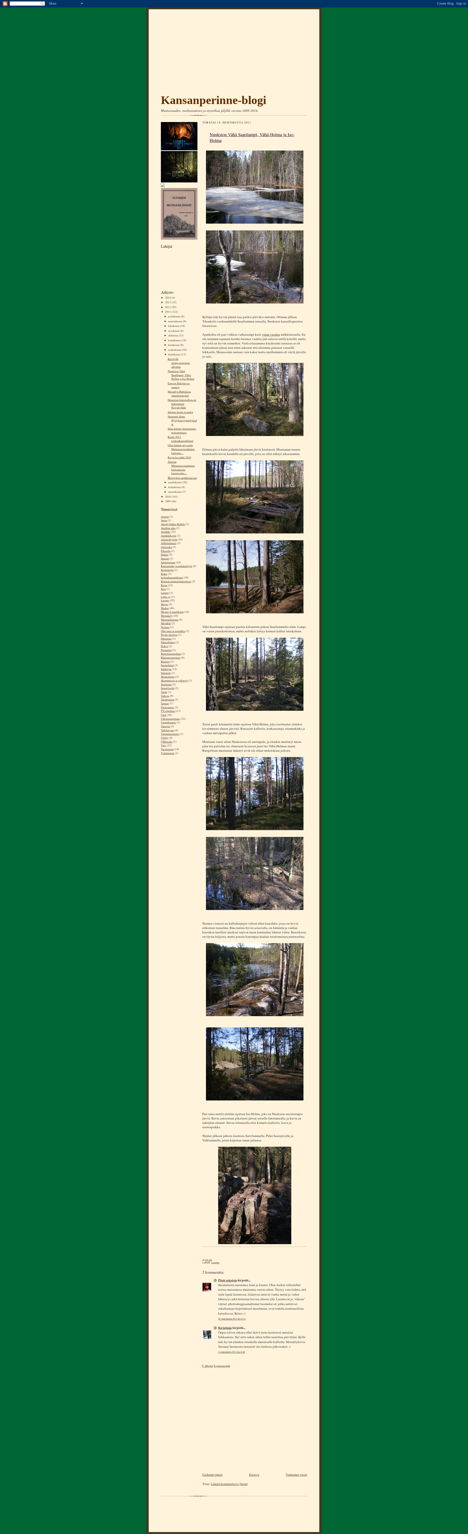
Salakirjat (166, 669)
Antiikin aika (168, 528)
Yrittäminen (167, 753)
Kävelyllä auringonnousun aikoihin (179, 362)
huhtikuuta (174, 354)
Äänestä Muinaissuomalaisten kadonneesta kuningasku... (181, 467)
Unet (163, 715)
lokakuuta (174, 326)
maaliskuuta (175, 482)
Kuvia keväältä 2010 (179, 457)
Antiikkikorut (168, 535)
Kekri (164, 574)
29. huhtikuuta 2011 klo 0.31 (232, 1318)
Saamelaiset (167, 665)
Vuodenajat (167, 749)
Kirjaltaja (225, 1327)
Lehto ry (166, 596)
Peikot (164, 646)
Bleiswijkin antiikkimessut (182, 478)
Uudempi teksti (212, 1474)
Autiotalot (166, 547)
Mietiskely (167, 615)
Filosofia (165, 551)
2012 (168, 307)
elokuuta (173, 335)
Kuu (163, 589)
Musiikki (166, 623)
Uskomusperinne (170, 718)
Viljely (164, 737)
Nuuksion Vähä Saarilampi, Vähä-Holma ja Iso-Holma (181, 374)
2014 (168, 297)
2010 (168, 496)
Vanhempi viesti (296, 1474)
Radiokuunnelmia (171, 653)
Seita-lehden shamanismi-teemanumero (182, 430)
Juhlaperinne (168, 562)
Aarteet (165, 516)
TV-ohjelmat (168, 711)
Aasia (164, 520)
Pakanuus (166, 638)
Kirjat (164, 585)
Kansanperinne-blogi (213, 100)
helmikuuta (175, 487)
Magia (164, 604)
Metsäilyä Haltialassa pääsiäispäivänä (179, 393)
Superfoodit (167, 688)
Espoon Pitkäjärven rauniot (179, 385)
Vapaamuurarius (170, 734)
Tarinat (165, 703)
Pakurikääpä (168, 642)
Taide (164, 692)
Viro (163, 745)
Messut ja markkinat (172, 612)
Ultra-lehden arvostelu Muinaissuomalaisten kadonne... (181, 449)
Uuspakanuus (168, 722)
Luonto (165, 600)
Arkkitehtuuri (168, 543)
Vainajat (165, 726)
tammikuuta (175, 491)
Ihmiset (165, 558)
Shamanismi (168, 676)
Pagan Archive (169, 634)
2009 (168, 501)
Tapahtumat (167, 699)
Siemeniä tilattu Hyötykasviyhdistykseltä (182, 420)
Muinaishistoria (169, 619)
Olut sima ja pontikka (173, 631)
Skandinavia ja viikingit (174, 680)
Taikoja (165, 696)
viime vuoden (271, 334)
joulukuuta (174, 316)
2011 (168, 311)
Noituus (165, 627)
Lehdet (165, 593)
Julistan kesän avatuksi (180, 412)
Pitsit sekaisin (227, 1280)
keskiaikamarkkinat (172, 577)
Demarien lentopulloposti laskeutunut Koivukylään (182, 403)
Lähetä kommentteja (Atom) (229, 1484)
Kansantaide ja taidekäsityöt (176, 566)
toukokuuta (175, 349)
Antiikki (165, 531)
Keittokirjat (167, 570)
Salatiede (166, 673)
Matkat (165, 608)
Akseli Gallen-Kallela (173, 524)
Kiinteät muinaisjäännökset (176, 581)
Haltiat (164, 554)
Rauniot (165, 661)
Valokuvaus (167, 730)
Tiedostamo (167, 707)
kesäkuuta (174, 345)
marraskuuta (175, 321)
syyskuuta (174, 330)
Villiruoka (166, 741)
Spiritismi (166, 684)
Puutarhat (166, 650)
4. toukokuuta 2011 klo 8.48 (231, 1352)
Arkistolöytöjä (169, 539)
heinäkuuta (174, 340)
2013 (168, 302)
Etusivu (254, 1474)
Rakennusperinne (170, 657)
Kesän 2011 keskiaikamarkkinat (180, 439)
